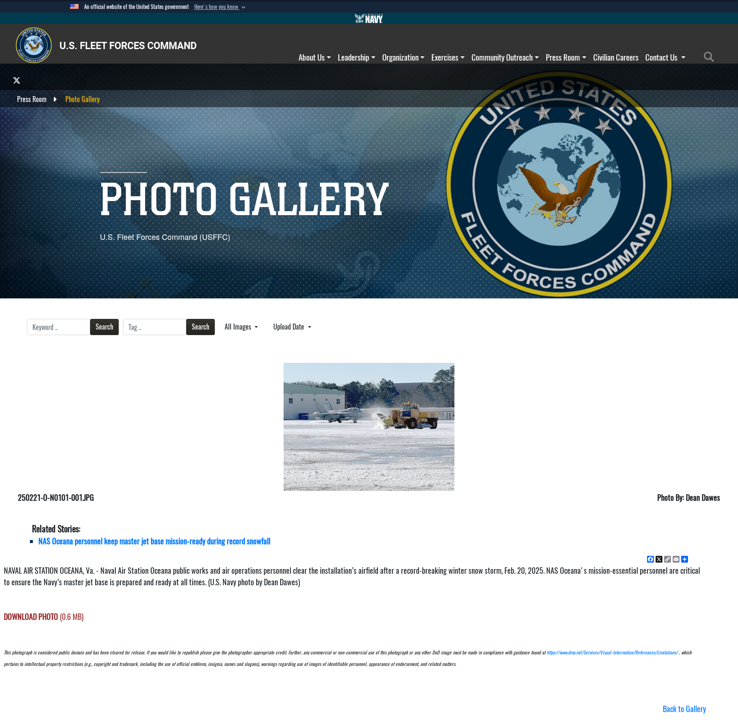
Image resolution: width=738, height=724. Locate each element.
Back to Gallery (684, 709)
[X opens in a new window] (16, 80)
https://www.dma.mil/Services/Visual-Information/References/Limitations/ (612, 652)
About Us (312, 57)
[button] (220, 7)
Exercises (444, 57)
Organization (400, 57)
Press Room (563, 57)
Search (104, 326)
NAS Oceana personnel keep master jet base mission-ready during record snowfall (154, 541)
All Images (239, 326)
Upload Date (289, 326)
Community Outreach (502, 57)
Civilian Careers (615, 57)
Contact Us (662, 57)
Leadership (353, 57)
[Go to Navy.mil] (369, 18)
